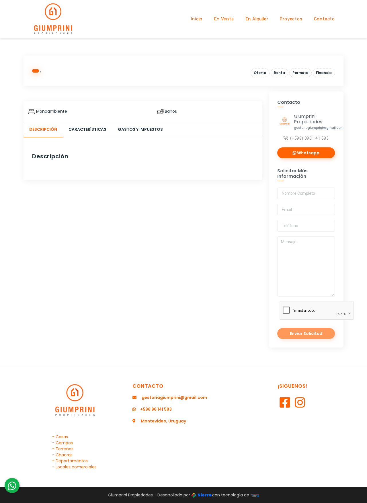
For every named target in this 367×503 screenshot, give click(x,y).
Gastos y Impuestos (140, 129)
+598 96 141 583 (156, 409)
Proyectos (291, 19)
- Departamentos (70, 461)
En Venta (224, 19)
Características (87, 129)
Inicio (196, 19)
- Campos (62, 443)
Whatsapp (307, 153)
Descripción (43, 129)
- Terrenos (62, 449)
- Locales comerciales (74, 467)
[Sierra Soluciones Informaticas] (254, 495)
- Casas (60, 437)
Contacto (324, 19)
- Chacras (62, 455)
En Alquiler (256, 19)
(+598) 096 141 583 (309, 138)
